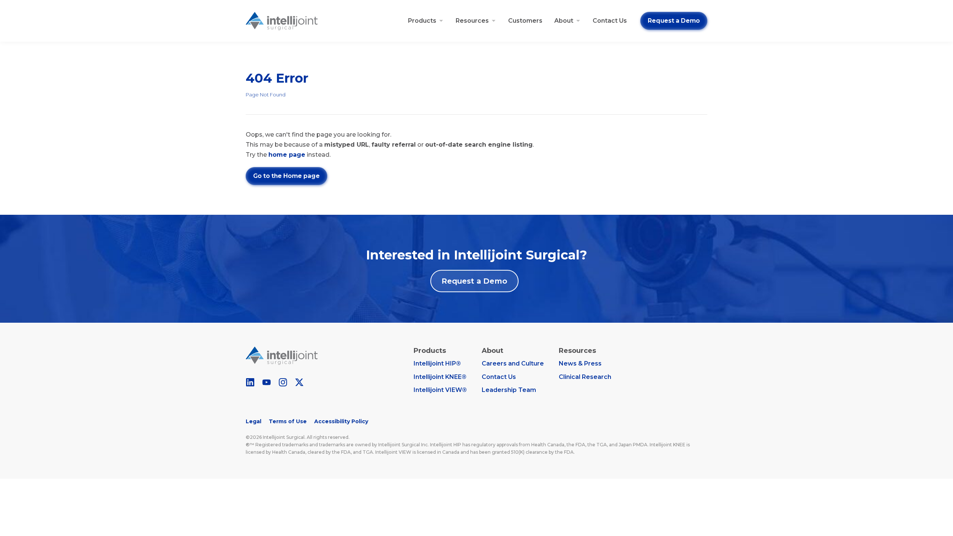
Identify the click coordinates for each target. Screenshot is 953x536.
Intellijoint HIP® (437, 363)
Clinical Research (585, 376)
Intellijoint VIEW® (440, 389)
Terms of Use (288, 421)
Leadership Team (509, 389)
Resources (472, 20)
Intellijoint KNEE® (440, 376)
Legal (253, 421)
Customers (525, 20)
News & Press (580, 363)
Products (422, 20)
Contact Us (610, 20)
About (563, 20)
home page (286, 154)
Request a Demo (674, 20)
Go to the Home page (286, 175)
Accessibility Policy (341, 421)
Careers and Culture (513, 363)
